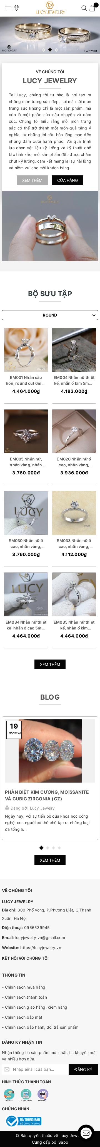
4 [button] (59, 848)
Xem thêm (32, 180)
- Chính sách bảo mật (22, 1017)
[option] (50, 35)
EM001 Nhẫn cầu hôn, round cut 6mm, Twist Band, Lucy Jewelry (26, 380)
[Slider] (50, 35)
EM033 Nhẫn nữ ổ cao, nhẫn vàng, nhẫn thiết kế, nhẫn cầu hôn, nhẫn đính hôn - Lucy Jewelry (74, 543)
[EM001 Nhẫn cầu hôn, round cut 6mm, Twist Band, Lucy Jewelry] (26, 350)
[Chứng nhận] (23, 1121)
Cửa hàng (67, 180)
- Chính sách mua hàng (23, 987)
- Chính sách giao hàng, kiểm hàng (34, 1007)
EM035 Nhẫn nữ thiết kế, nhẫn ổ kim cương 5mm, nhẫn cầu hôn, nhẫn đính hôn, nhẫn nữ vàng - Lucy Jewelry (74, 625)
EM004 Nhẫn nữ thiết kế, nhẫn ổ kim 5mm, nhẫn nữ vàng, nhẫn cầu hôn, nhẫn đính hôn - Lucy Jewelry (74, 380)
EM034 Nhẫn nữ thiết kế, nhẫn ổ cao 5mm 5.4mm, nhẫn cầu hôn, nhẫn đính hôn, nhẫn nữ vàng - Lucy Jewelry (26, 625)
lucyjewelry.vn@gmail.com (40, 937)
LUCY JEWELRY (50, 81)
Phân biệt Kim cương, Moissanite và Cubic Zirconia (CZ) (47, 795)
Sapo (63, 1142)
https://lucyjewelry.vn (40, 947)
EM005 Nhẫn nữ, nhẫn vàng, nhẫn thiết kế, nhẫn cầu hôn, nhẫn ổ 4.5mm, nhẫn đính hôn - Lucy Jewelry (26, 462)
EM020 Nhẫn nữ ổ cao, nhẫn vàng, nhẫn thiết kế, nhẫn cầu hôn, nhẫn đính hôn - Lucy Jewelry (74, 462)
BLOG (50, 697)
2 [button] (50, 49)
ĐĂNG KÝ (83, 1069)
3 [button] (56, 50)
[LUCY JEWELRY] (50, 8)
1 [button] (44, 50)
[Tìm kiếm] (84, 8)
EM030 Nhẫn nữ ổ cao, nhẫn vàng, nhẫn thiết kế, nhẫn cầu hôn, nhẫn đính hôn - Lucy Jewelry (26, 543)
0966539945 (37, 927)
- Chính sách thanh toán (24, 997)
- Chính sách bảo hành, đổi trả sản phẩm (40, 1027)
